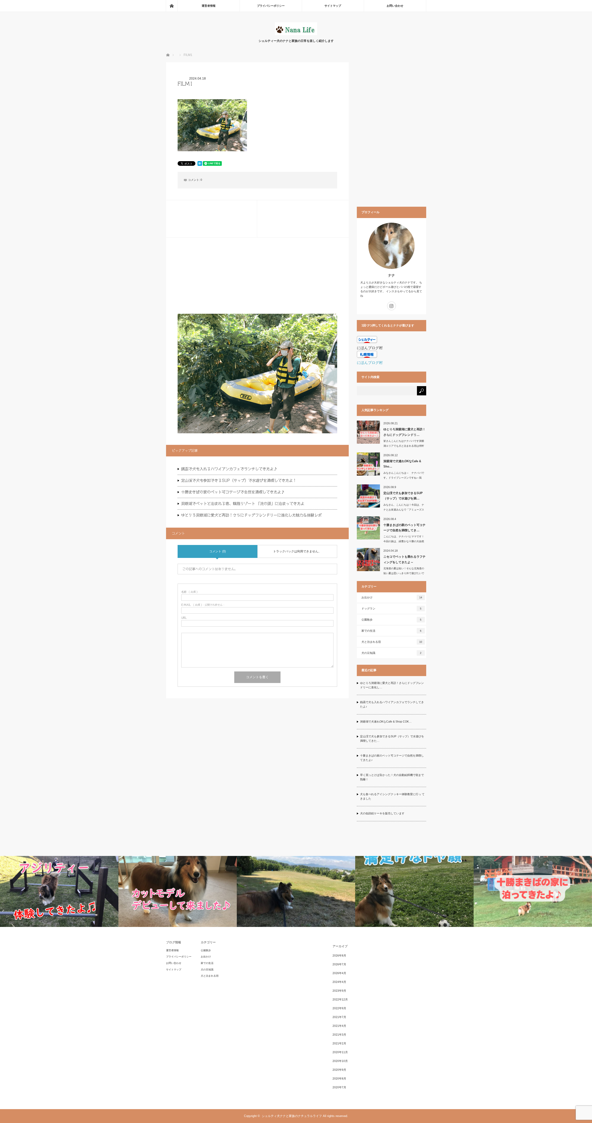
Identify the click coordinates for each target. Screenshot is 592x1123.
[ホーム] (171, 6)
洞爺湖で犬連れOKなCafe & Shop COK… (386, 721)
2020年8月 (339, 1078)
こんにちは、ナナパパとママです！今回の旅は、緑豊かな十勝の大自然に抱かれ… (403, 541)
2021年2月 (339, 1043)
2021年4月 (339, 1026)
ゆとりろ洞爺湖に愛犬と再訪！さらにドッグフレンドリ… (404, 432)
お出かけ (391, 597)
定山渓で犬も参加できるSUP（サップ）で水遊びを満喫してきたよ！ (238, 480)
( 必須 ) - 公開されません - (202, 604)
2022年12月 (340, 999)
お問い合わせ (395, 5)
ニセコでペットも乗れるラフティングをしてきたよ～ (404, 559)
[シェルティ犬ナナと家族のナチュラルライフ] (296, 34)
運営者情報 (209, 5)
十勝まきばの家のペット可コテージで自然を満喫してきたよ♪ (233, 492)
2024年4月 (339, 982)
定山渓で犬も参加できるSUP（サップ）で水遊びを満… (403, 495)
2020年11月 (340, 1052)
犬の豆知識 (391, 653)
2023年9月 (339, 990)
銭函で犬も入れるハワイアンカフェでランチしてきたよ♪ (229, 469)
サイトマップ (332, 5)
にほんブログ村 (370, 363)
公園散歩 (391, 619)
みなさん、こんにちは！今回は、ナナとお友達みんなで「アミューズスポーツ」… (403, 509)
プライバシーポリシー (271, 5)
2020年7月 (339, 1087)
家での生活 (391, 630)
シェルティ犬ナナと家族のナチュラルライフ (292, 1116)
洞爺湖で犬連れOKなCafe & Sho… (402, 463)
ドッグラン (391, 608)
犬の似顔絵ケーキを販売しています (382, 813)
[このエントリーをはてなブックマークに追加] (199, 164)
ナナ (391, 275)
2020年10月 (340, 1061)
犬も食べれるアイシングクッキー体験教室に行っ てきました (392, 796)
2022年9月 (339, 1008)
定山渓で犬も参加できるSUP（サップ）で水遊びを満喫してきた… (392, 738)
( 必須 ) (189, 592)
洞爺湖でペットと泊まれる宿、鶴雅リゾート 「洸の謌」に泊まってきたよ (242, 503)
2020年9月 (339, 1069)
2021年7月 (339, 1017)
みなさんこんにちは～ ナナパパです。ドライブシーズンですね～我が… (403, 477)
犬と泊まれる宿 (391, 641)
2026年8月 (339, 955)
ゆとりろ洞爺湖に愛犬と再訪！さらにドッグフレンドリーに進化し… (392, 685)
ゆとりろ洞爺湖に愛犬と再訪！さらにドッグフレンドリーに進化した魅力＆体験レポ (251, 515)
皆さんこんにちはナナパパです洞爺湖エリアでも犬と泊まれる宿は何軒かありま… (403, 446)
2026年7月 (339, 964)
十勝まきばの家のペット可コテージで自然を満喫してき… (404, 527)
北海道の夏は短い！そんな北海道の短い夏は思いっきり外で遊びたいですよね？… (403, 573)
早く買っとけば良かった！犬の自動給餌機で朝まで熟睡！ (392, 777)
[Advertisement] (257, 281)
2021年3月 (339, 1034)
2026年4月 (339, 973)
